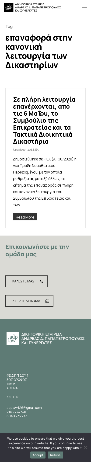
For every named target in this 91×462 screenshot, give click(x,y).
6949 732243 (17, 416)
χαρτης (13, 397)
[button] (84, 7)
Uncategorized (22, 150)
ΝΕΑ (36, 150)
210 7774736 (16, 412)
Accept (38, 455)
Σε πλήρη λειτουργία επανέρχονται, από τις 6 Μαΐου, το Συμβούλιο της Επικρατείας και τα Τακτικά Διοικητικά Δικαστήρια (44, 120)
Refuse (55, 455)
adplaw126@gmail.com (24, 407)
